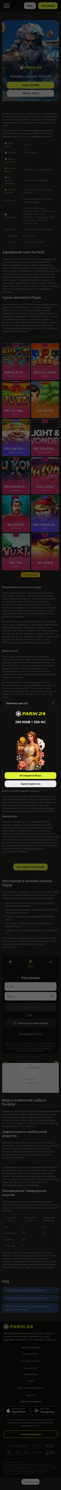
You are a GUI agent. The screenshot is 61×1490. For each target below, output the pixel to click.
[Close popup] (53, 703)
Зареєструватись (30, 783)
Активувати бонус (30, 775)
